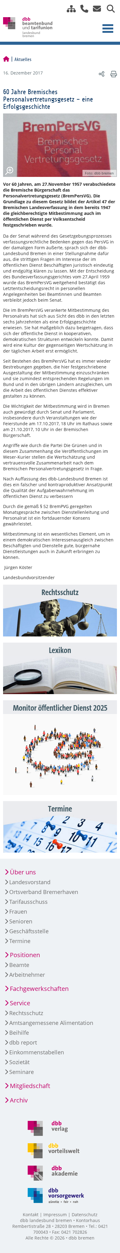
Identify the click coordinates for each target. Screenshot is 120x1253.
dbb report (23, 1042)
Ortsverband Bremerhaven (43, 892)
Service (20, 1003)
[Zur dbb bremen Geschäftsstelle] (82, 9)
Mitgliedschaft (30, 1086)
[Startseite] (6, 59)
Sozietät (19, 1062)
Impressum (55, 1214)
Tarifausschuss (28, 901)
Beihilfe (19, 1032)
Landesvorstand (29, 882)
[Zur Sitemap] (69, 9)
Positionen (25, 955)
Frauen (18, 911)
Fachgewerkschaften (39, 988)
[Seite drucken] (113, 73)
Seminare (21, 1071)
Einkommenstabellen (36, 1052)
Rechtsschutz (26, 1013)
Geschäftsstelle (29, 931)
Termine (19, 941)
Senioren (20, 921)
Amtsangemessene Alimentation (51, 1022)
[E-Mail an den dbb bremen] (95, 9)
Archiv (19, 1100)
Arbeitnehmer (27, 974)
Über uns (23, 872)
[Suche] (108, 9)
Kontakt (30, 1214)
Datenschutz (85, 1214)
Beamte (19, 964)
